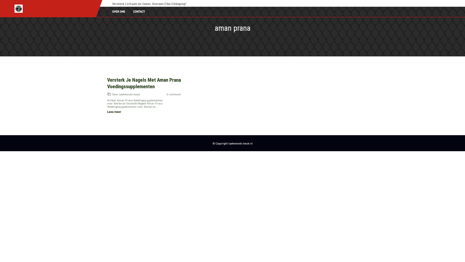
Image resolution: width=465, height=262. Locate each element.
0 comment (174, 94)
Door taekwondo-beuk (126, 94)
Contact (139, 11)
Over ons (118, 11)
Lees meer (114, 111)
